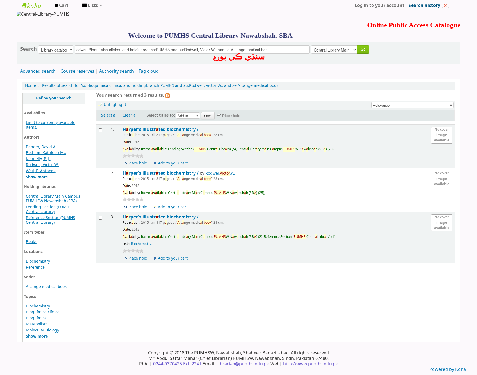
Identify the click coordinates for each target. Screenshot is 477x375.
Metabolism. (37, 324)
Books (31, 242)
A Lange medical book (46, 287)
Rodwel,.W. (220, 173)
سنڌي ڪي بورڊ (238, 56)
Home (30, 85)
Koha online (36, 5)
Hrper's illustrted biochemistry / (161, 129)
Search (28, 49)
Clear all (130, 115)
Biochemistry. (38, 306)
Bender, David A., (42, 147)
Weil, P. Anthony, (41, 171)
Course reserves (77, 71)
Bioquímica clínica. (43, 312)
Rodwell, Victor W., (43, 165)
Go (363, 49)
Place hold (137, 163)
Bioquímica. (37, 318)
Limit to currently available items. (50, 125)
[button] (61, 5)
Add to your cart (173, 163)
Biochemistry (38, 261)
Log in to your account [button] (379, 5)
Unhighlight (115, 104)
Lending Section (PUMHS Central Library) (48, 209)
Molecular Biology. (43, 330)
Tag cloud (149, 71)
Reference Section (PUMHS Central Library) (50, 220)
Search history (424, 5)
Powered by (442, 369)
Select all (109, 115)
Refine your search (53, 98)
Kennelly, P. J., (38, 159)
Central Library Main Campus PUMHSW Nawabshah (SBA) (53, 198)
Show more (37, 177)
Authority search (116, 71)
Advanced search (38, 71)
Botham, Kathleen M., (46, 153)
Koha (460, 369)
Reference (35, 267)
